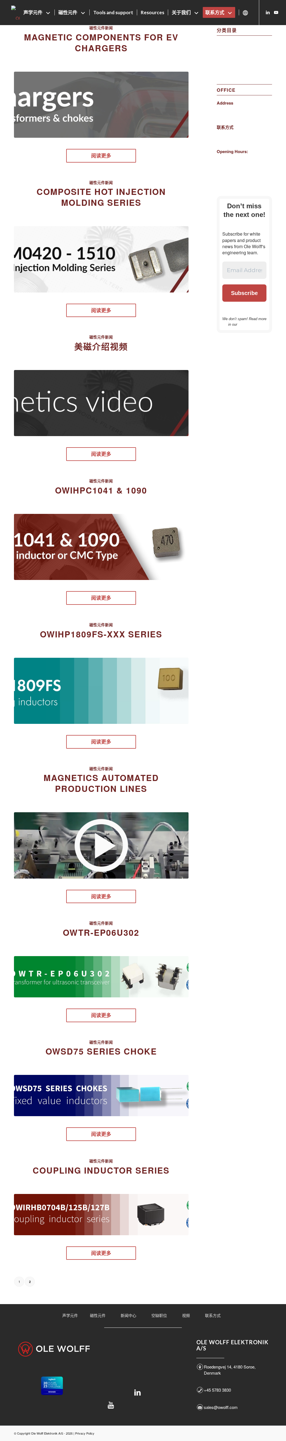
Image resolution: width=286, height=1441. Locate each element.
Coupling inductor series (101, 1170)
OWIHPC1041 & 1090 (101, 490)
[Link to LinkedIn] (268, 12)
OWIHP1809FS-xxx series (101, 634)
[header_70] (101, 403)
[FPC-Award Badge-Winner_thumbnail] (52, 1386)
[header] (101, 105)
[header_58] (101, 547)
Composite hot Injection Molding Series (101, 196)
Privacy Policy (84, 1433)
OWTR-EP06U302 (101, 932)
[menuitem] (37, 12)
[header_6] (101, 1214)
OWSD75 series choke (101, 1051)
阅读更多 (101, 156)
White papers (229, 64)
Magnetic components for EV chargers (101, 42)
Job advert (226, 50)
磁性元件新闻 (229, 57)
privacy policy (249, 324)
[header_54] (101, 845)
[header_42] (101, 976)
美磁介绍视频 (101, 346)
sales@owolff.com (221, 1407)
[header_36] (101, 1095)
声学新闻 (225, 43)
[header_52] (101, 691)
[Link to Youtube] (276, 12)
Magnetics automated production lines (101, 783)
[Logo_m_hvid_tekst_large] (54, 1349)
